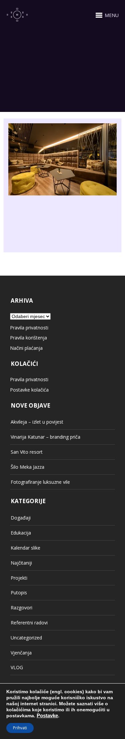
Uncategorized (26, 637)
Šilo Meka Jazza (27, 467)
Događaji (21, 517)
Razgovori (21, 607)
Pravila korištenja (28, 337)
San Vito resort (27, 452)
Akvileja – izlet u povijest (37, 422)
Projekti (19, 578)
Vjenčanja (21, 652)
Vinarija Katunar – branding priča (45, 437)
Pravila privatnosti (29, 327)
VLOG (17, 667)
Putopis (19, 592)
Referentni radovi (29, 622)
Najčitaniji (21, 563)
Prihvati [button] (20, 728)
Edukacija (21, 533)
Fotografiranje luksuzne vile (40, 482)
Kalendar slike (25, 548)
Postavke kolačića (29, 390)
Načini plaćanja (26, 348)
